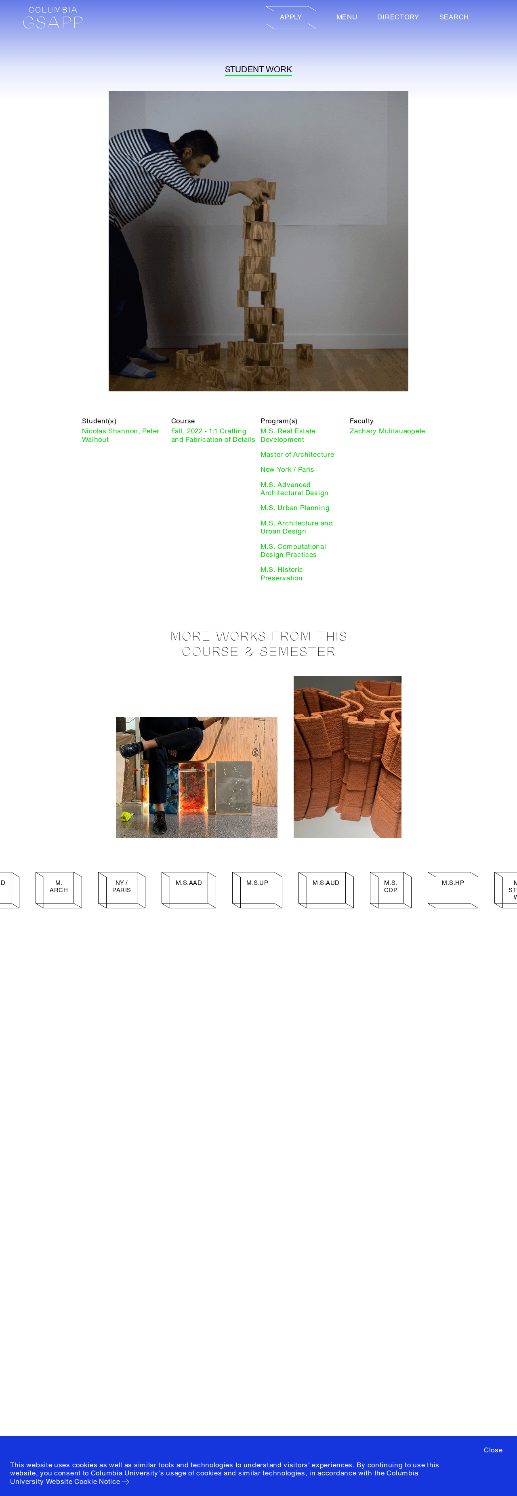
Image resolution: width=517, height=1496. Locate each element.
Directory (398, 17)
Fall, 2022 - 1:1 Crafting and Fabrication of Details (213, 435)
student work (258, 70)
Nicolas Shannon (110, 431)
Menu (346, 17)
